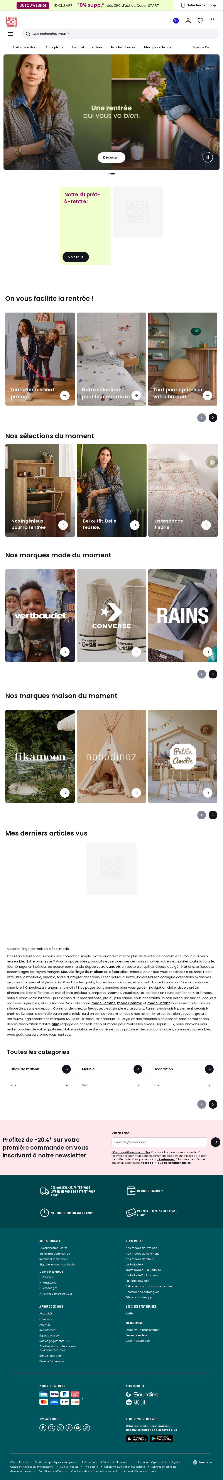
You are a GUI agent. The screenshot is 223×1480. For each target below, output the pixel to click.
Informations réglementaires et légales (158, 1462)
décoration (118, 971)
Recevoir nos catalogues (142, 1292)
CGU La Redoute (69, 1466)
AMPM (129, 1313)
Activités (45, 1324)
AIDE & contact (49, 1241)
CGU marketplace (138, 1341)
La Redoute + (134, 1264)
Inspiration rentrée (87, 47)
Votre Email (121, 1133)
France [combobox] (203, 1462)
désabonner (166, 1159)
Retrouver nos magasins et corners (149, 1286)
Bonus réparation (51, 1356)
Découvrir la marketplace (142, 1330)
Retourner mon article (53, 1259)
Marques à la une (158, 47)
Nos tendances (123, 47)
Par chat (48, 1277)
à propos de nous (51, 1306)
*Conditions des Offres (50, 1471)
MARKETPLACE (135, 1323)
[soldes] (111, 112)
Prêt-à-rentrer (25, 47)
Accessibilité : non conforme (140, 1471)
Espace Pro (201, 47)
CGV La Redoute (19, 1462)
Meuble (67, 971)
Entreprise (45, 1319)
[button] (212, 20)
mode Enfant (158, 1003)
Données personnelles (163, 1466)
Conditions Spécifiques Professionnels (32, 1466)
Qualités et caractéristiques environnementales (57, 1348)
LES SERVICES (134, 1241)
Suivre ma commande (54, 1253)
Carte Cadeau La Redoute (143, 1270)
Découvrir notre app (139, 1297)
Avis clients (91, 1466)
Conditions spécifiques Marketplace (55, 1462)
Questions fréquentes (53, 1248)
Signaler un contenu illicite (56, 1264)
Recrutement (47, 1330)
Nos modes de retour (140, 1259)
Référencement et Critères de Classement (105, 1462)
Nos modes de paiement (142, 1253)
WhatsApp (49, 1282)
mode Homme (129, 1003)
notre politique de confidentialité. (166, 1163)
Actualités (46, 1313)
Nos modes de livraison (141, 1248)
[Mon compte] (188, 20)
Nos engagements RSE (54, 1341)
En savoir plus (167, 1430)
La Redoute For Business (142, 1275)
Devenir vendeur (136, 1335)
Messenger (49, 1288)
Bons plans (54, 47)
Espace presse (49, 1335)
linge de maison (89, 971)
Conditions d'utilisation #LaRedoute (124, 1466)
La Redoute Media (138, 1281)
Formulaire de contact (57, 1294)
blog (55, 1024)
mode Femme (103, 1003)
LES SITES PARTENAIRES (141, 1306)
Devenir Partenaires (51, 1361)
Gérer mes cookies (20, 1471)
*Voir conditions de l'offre (131, 1152)
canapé (113, 966)
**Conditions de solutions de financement (93, 1471)
